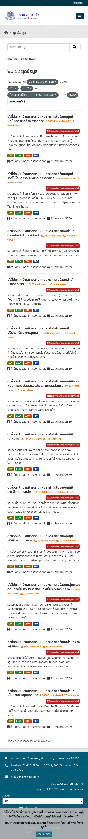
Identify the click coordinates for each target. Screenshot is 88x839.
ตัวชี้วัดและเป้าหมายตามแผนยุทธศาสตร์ (63, 131)
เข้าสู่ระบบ (78, 3)
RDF (36, 155)
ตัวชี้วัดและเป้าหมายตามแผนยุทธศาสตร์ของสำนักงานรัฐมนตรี (43, 644)
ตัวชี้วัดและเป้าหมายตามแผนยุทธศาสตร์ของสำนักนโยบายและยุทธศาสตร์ (41, 693)
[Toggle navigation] (80, 16)
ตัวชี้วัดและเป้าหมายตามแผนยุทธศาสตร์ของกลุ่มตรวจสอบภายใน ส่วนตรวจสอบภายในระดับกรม (43, 383)
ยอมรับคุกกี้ (44, 834)
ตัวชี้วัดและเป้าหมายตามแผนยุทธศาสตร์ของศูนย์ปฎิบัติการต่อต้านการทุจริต (40, 119)
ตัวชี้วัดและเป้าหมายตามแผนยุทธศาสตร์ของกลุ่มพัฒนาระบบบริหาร (40, 538)
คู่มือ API (47, 741)
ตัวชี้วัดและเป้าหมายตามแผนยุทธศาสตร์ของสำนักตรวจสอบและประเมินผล (41, 233)
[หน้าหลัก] (6, 32)
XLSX (18, 155)
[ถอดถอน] (55, 82)
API (36, 741)
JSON (27, 155)
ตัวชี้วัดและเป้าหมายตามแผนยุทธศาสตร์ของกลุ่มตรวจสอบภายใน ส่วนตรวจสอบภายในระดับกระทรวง (43, 587)
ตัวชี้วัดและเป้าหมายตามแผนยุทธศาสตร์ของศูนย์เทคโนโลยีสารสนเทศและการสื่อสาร (40, 176)
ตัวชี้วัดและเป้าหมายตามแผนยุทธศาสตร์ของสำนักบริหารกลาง (41, 282)
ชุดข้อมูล (19, 32)
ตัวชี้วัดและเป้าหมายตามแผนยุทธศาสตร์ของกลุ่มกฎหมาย (40, 436)
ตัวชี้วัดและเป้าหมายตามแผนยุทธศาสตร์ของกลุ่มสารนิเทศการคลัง (40, 489)
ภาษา (5, 796)
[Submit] (75, 47)
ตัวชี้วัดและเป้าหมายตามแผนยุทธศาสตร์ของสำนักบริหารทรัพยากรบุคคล (41, 330)
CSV (11, 155)
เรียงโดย (12, 59)
